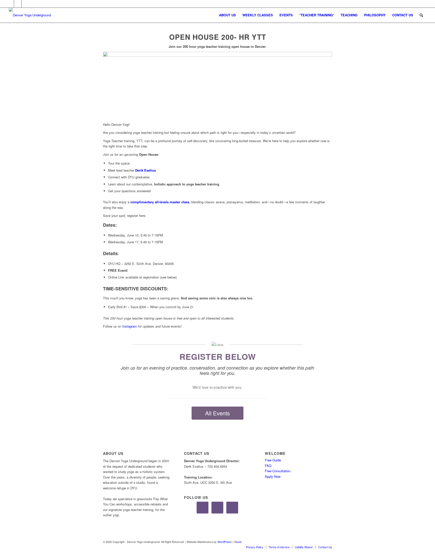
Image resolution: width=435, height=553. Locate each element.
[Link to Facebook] (10, 4)
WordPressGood (229, 542)
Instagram (129, 326)
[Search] (421, 15)
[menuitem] (227, 15)
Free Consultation (278, 470)
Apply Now (272, 476)
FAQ (268, 465)
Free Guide (273, 460)
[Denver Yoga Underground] (46, 15)
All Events (217, 413)
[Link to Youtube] (25, 4)
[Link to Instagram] (17, 4)
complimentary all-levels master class (159, 202)
